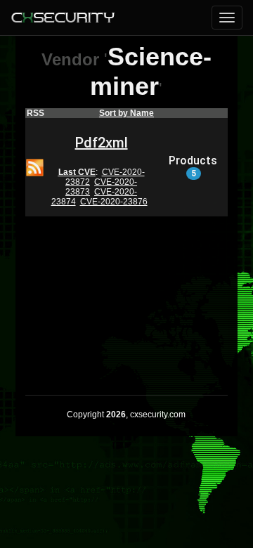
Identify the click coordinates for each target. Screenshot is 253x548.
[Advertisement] (126, 296)
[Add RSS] (35, 166)
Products (193, 166)
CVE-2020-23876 (114, 202)
